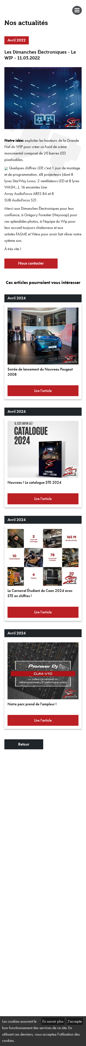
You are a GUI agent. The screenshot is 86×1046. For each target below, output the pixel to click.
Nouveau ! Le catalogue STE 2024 (34, 482)
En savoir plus (52, 1021)
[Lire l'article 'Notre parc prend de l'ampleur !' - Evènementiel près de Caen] (43, 670)
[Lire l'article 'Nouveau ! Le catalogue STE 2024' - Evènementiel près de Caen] (43, 449)
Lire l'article (43, 390)
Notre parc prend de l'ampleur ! (32, 704)
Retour (23, 744)
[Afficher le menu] (4, 19)
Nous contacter (31, 263)
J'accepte (75, 1021)
